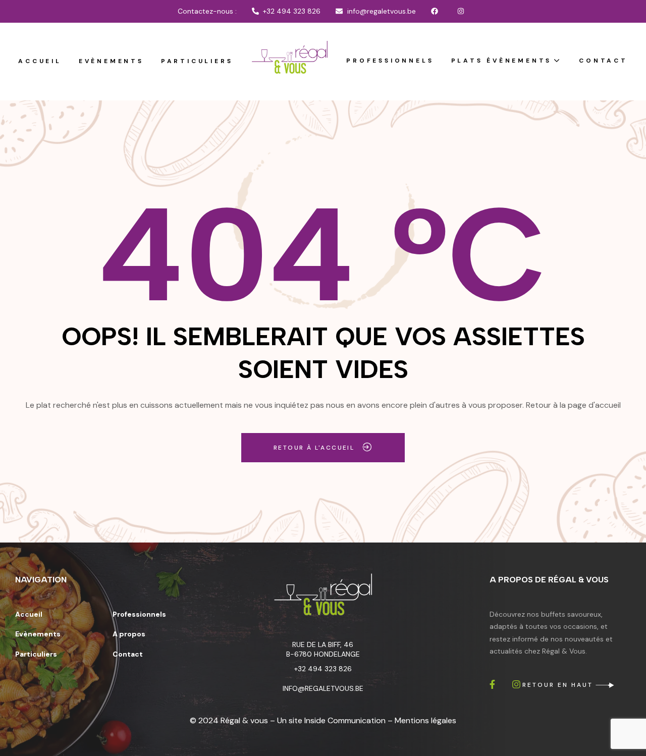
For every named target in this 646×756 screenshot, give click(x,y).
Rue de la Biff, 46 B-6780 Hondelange (323, 649)
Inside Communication (345, 720)
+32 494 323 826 (323, 668)
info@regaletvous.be (323, 688)
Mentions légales (425, 720)
